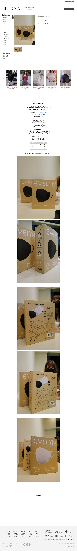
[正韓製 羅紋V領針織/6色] (25, 85)
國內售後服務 (23, 533)
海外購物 (15, 536)
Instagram (37, 536)
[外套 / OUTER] (6, 32)
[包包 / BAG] (6, 41)
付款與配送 (16, 534)
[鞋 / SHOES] (6, 34)
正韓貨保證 (8, 534)
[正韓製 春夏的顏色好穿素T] (51, 85)
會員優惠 (30, 534)
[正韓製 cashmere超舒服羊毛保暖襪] (38, 85)
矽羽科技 (72, 546)
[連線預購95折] (6, 22)
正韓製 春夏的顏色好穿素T (51, 87)
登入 (4, 1)
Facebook (37, 534)
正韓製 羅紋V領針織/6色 (25, 87)
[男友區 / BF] (6, 43)
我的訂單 (21, 1)
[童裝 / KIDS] (6, 47)
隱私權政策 (23, 536)
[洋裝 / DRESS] (6, 28)
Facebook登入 (9, 1)
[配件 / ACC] (6, 37)
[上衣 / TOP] (6, 26)
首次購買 (15, 533)
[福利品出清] (6, 45)
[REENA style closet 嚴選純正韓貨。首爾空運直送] (18, 11)
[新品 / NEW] (6, 24)
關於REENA (8, 533)
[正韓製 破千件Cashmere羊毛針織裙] (11, 85)
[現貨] (6, 20)
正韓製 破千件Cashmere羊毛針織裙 (12, 87)
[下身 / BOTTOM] (6, 30)
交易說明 (43, 114)
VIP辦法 (30, 533)
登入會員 (30, 536)
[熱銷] (6, 18)
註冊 (13, 1)
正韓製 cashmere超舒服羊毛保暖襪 (38, 87)
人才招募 (8, 536)
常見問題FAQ (23, 534)
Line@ (37, 533)
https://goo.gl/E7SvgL (41, 112)
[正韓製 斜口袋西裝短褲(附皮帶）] (65, 85)
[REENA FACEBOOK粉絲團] (69, 1)
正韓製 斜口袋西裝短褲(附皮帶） (65, 87)
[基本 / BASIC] (6, 39)
